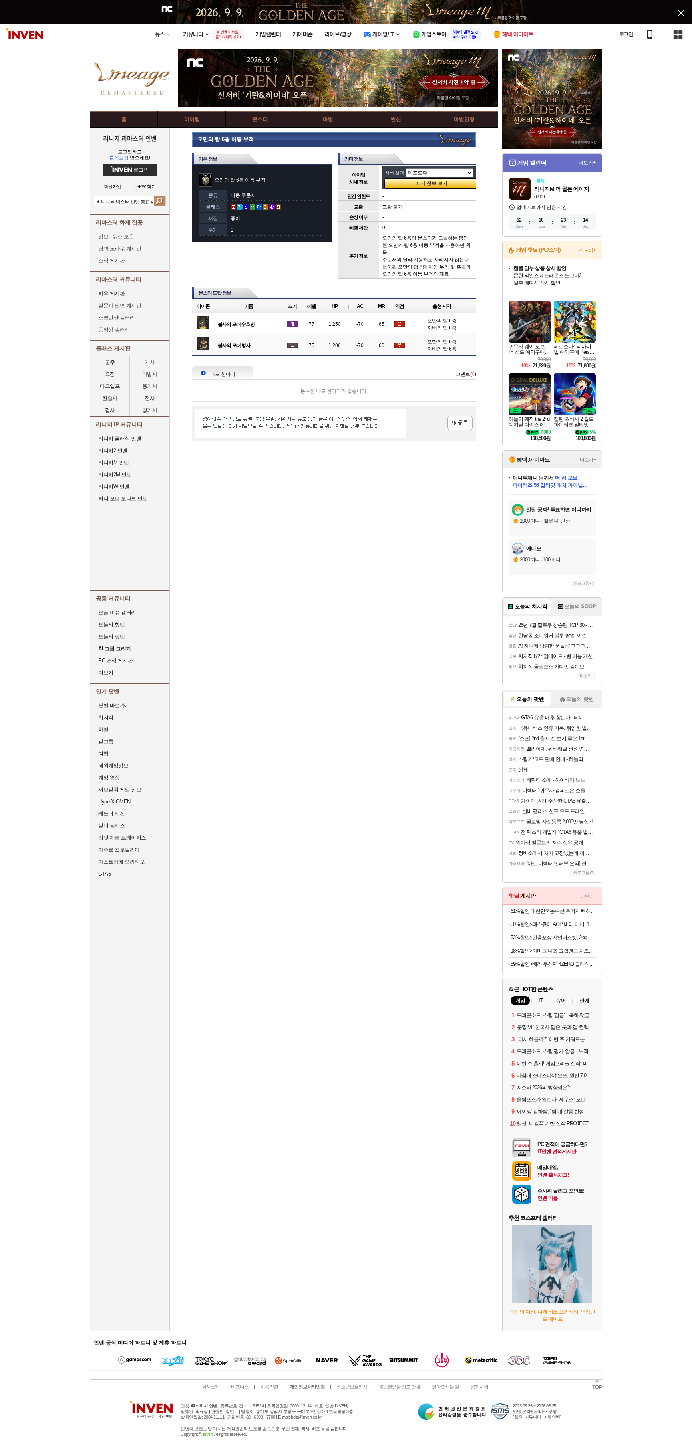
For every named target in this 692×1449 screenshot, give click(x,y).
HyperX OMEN (114, 801)
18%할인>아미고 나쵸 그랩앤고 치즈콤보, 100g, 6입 (553, 951)
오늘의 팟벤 (111, 636)
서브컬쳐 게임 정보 (119, 789)
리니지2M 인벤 (114, 474)
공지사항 (479, 1387)
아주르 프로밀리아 (119, 849)
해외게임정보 (113, 765)
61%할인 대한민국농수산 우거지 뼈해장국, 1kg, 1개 (553, 911)
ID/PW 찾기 (144, 186)
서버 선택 (394, 172)
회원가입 (112, 186)
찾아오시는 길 (445, 1387)
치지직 (105, 717)
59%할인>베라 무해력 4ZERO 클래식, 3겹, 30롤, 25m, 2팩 (553, 964)
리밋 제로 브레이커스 (122, 837)
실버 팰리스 (111, 825)
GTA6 (104, 873)
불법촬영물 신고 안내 (399, 1387)
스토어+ (587, 250)
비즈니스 (240, 1387)
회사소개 (210, 1387)
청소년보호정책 (351, 1387)
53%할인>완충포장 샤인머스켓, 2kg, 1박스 (553, 937)
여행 (103, 753)
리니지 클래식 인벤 (119, 438)
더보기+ (587, 162)
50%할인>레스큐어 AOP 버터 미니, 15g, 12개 (553, 924)
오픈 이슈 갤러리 (117, 612)
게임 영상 (109, 777)
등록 (460, 423)
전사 (150, 398)
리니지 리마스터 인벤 (129, 138)
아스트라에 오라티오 (121, 861)
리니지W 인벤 (113, 486)
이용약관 (269, 1387)
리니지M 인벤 (113, 462)
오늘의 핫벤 (111, 624)
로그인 (626, 34)
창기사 (149, 410)
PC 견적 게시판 (115, 660)
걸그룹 (105, 741)
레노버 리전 (111, 813)
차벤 (103, 729)
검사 (110, 410)
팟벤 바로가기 (114, 705)
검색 (159, 201)
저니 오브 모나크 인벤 (122, 498)
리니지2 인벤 (112, 450)
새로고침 (581, 583)
